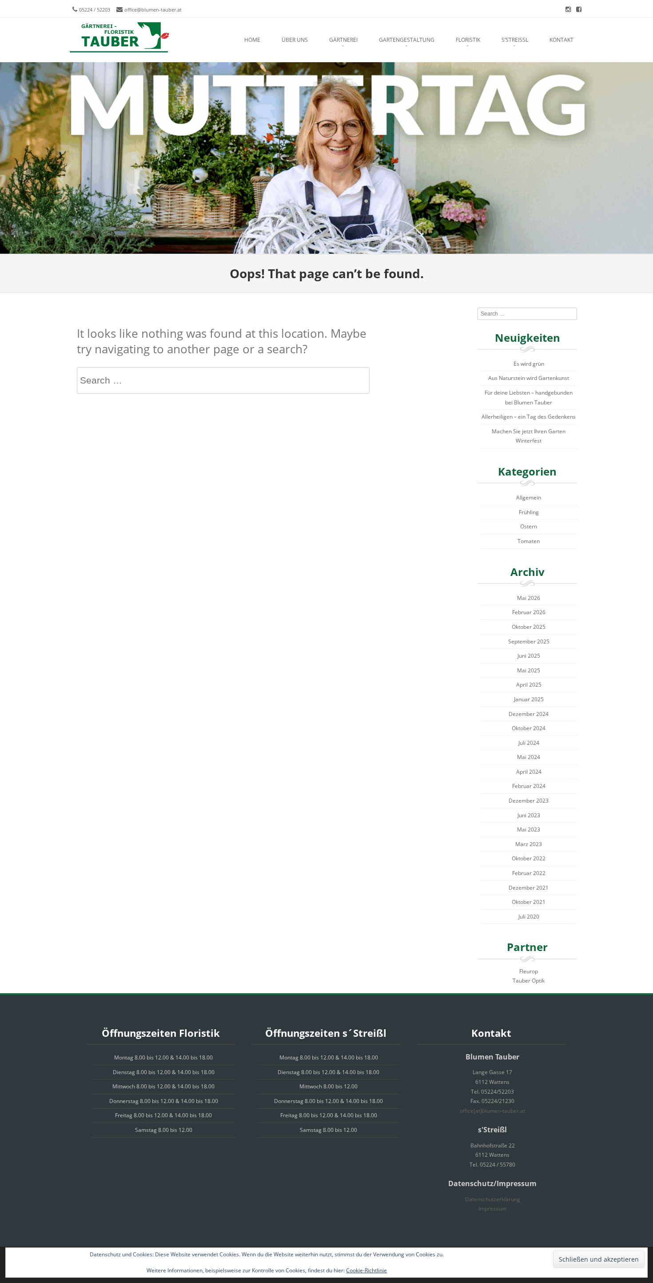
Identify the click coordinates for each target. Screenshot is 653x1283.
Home (252, 40)
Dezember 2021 (529, 887)
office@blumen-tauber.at (153, 9)
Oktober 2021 (528, 902)
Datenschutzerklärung (492, 1199)
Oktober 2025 (528, 627)
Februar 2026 (528, 612)
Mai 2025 (528, 670)
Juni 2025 (529, 655)
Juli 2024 (528, 743)
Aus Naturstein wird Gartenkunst (528, 378)
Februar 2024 (528, 786)
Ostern (528, 526)
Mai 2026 (528, 598)
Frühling (529, 512)
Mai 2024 (528, 757)
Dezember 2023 (529, 800)
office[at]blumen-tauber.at (492, 1111)
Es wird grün (529, 364)
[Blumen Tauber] (119, 38)
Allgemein (528, 497)
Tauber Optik (529, 980)
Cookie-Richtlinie (366, 1270)
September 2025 (528, 641)
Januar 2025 (529, 699)
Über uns (295, 40)
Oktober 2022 (528, 858)
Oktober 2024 (528, 728)
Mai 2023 (528, 829)
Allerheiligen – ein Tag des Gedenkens (529, 416)
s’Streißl (515, 40)
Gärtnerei (343, 40)
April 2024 (529, 771)
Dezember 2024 (529, 714)
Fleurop (528, 971)
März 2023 (528, 844)
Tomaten (529, 541)
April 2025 (529, 684)
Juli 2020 (528, 916)
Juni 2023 (529, 815)
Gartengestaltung (406, 40)
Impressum (492, 1208)
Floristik (468, 40)
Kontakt (561, 40)
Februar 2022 (528, 873)
